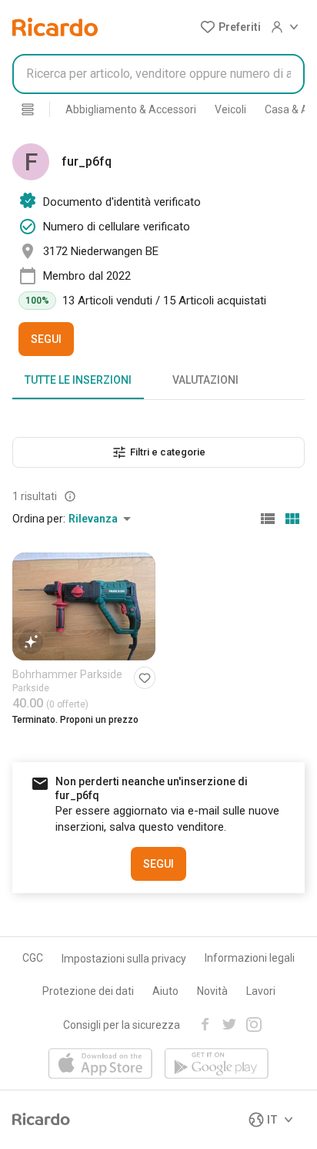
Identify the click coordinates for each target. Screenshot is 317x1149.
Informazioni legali (250, 958)
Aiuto (165, 991)
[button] (230, 27)
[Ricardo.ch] (55, 27)
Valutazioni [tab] (205, 380)
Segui (46, 339)
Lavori (260, 991)
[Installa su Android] (217, 1064)
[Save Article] (144, 678)
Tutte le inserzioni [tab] (78, 380)
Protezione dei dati (88, 991)
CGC (32, 958)
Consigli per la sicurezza (121, 1025)
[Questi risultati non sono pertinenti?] (70, 496)
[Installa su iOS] (100, 1064)
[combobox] (158, 74)
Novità (212, 991)
